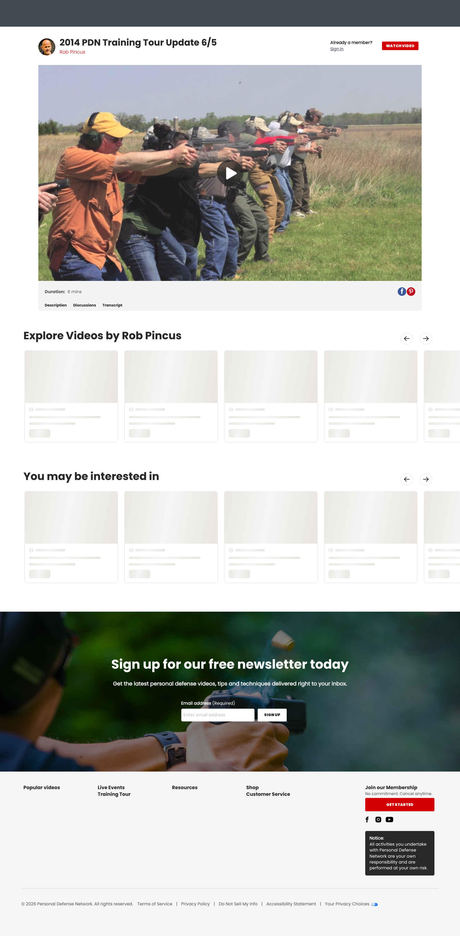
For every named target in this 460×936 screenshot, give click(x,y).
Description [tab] (56, 305)
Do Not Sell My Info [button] (238, 904)
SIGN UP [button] (272, 714)
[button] (351, 45)
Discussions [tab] (84, 305)
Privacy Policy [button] (195, 904)
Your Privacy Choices (347, 904)
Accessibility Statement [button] (291, 904)
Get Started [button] (399, 804)
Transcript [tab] (112, 305)
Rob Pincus (72, 52)
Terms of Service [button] (154, 904)
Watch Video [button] (400, 46)
